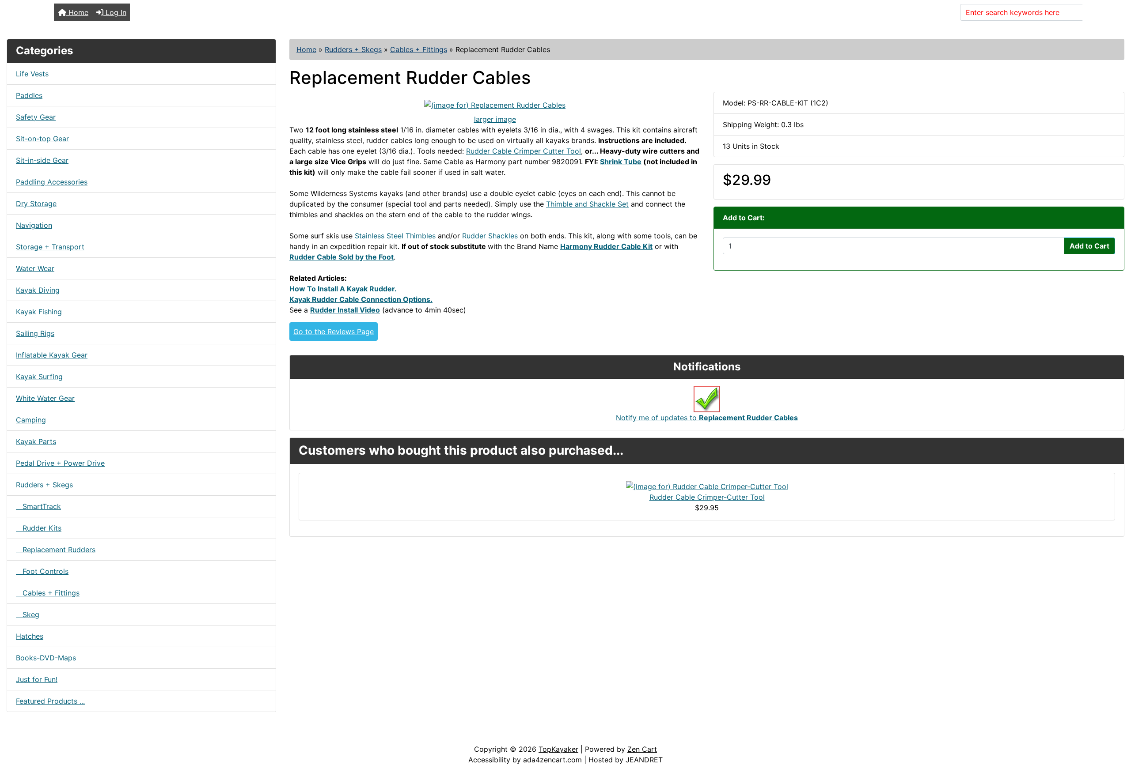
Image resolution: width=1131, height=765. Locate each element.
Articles (27, 735)
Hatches (29, 636)
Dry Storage (36, 203)
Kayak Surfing (39, 376)
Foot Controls (42, 571)
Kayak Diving (38, 290)
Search (1099, 12)
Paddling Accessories (51, 181)
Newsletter (126, 735)
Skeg (27, 614)
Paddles (29, 95)
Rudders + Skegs (353, 49)
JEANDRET (644, 759)
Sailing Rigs (35, 333)
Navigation (34, 225)
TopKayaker (558, 749)
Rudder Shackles (490, 235)
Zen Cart (642, 749)
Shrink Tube (620, 161)
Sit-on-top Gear (42, 138)
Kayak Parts (36, 441)
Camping (31, 419)
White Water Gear (45, 398)
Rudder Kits (38, 528)
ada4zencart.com (552, 759)
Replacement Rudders (55, 549)
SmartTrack (38, 506)
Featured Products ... (50, 701)
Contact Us (74, 735)
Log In (114, 12)
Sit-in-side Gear (42, 160)
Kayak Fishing (39, 311)
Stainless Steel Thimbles (395, 235)
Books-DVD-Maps (46, 657)
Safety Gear (36, 117)
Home (77, 12)
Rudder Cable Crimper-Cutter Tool (707, 497)
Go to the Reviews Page (333, 331)
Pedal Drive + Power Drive (60, 463)
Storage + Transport (50, 246)
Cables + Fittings (418, 49)
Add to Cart (1089, 245)
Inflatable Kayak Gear (51, 354)
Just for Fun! (36, 679)
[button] (1114, 721)
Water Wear (35, 268)
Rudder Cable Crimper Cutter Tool (523, 151)
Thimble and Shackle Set (587, 204)
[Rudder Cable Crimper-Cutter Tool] (707, 485)
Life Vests (32, 73)
